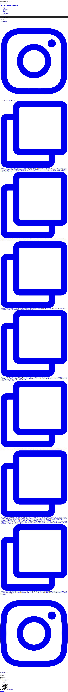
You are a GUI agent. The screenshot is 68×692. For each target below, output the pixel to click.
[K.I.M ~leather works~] (9, 5)
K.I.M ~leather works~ (9, 689)
